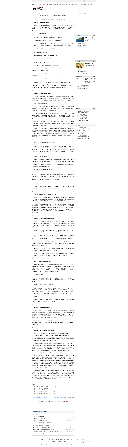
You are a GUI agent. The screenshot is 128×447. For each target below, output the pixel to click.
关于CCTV (42, 439)
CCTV (89, 4)
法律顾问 (67, 439)
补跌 (65, 397)
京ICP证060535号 (57, 442)
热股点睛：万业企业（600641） (40, 418)
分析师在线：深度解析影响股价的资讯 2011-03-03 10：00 (45, 431)
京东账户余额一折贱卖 (81, 71)
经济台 (39, 13)
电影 (69, 4)
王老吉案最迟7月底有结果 (82, 46)
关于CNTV (51, 439)
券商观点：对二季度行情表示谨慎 (40, 420)
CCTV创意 (77, 439)
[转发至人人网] (64, 401)
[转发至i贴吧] (66, 401)
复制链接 (47, 401)
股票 (42, 13)
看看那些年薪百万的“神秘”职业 (83, 136)
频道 (92, 4)
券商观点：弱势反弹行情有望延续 (40, 416)
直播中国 (50, 4)
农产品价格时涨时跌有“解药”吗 (83, 111)
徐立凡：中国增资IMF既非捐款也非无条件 (85, 121)
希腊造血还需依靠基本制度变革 (83, 120)
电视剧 (72, 4)
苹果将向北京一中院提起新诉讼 (83, 128)
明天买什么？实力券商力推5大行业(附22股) (43, 389)
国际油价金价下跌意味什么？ (83, 115)
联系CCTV (46, 439)
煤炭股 (40, 397)
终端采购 (58, 397)
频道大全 (36, 4)
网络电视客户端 (62, 4)
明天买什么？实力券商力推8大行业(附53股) (43, 393)
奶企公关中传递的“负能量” (82, 117)
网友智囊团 (82, 439)
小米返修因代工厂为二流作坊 (83, 138)
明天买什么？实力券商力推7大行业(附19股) (43, 391)
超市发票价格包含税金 (81, 127)
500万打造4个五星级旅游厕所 (83, 135)
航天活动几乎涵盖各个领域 (82, 132)
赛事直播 (54, 4)
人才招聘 (59, 439)
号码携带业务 (44, 397)
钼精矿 (52, 397)
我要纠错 (42, 401)
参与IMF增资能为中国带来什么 (83, 118)
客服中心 (86, 439)
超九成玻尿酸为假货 (89, 63)
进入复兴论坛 (56, 19)
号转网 (49, 397)
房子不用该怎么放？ (81, 130)
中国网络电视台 (35, 13)
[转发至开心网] (61, 401)
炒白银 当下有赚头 (80, 133)
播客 (85, 4)
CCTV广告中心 (72, 439)
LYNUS (62, 397)
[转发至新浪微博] (67, 401)
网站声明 (63, 439)
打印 (39, 401)
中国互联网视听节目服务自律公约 (69, 444)
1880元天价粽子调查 (81, 86)
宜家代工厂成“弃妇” (89, 37)
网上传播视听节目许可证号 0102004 (47, 444)
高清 (67, 4)
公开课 (82, 4)
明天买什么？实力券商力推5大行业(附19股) (43, 386)
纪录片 (76, 4)
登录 (86, 1)
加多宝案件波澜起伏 (81, 43)
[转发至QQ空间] (63, 401)
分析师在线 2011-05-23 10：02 (39, 414)
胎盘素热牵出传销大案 (81, 70)
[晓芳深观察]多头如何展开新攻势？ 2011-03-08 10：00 (44, 429)
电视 (33, 4)
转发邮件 (52, 401)
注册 (88, 1)
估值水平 (37, 397)
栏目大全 (40, 4)
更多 (94, 35)
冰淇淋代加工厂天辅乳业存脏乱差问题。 (90, 82)
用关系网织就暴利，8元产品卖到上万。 (90, 66)
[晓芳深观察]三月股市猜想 (38, 433)
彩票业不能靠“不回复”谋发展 (82, 114)
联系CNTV (55, 439)
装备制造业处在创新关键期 (82, 112)
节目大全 (44, 4)
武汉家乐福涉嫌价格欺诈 (82, 88)
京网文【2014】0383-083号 (65, 442)
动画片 (79, 4)
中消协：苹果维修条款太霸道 (83, 85)
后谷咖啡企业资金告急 (81, 45)
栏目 (94, 4)
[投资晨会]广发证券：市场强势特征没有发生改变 (43, 427)
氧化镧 (55, 397)
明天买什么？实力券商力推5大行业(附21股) (43, 388)
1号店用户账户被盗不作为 (82, 73)
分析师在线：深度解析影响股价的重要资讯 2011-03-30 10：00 (46, 422)
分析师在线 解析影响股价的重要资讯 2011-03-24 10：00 (45, 425)
